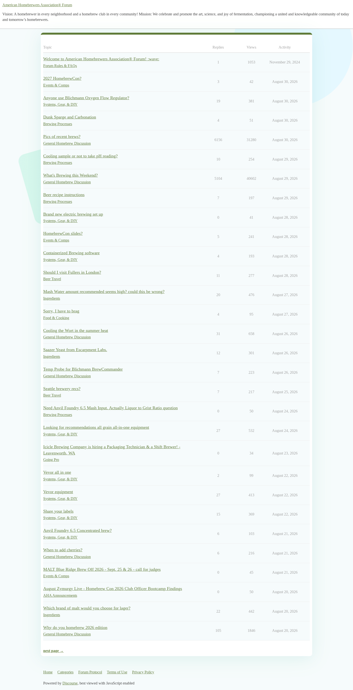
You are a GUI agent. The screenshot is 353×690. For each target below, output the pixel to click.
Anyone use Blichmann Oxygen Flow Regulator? (86, 97)
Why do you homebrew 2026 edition (75, 627)
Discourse (70, 683)
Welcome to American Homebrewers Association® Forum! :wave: (101, 58)
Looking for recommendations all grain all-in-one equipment (96, 427)
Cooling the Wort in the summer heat (75, 330)
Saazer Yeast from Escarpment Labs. (75, 349)
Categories (65, 672)
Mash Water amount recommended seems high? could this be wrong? (103, 291)
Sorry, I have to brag (61, 311)
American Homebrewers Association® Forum (37, 5)
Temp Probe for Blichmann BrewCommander (83, 369)
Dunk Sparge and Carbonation (69, 117)
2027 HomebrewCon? (62, 78)
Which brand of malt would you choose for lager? (86, 608)
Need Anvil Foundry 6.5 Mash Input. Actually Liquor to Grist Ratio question (110, 407)
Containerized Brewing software (71, 252)
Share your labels (58, 511)
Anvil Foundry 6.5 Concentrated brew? (77, 530)
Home (48, 672)
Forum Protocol (90, 672)
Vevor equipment (58, 491)
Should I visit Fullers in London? (72, 272)
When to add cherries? (62, 549)
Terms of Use (117, 672)
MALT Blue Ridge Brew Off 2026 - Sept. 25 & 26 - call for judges (102, 569)
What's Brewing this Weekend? (70, 175)
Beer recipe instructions (64, 194)
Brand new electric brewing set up (73, 214)
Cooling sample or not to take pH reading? (80, 156)
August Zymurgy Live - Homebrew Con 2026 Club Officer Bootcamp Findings (112, 588)
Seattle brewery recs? (61, 388)
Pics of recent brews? (61, 136)
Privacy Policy (143, 672)
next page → (53, 651)
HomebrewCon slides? (63, 233)
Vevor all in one (57, 472)
